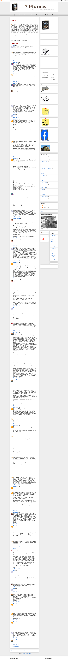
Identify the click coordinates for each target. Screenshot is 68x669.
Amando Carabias (16, 332)
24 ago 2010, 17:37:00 (16, 112)
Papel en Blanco (53, 250)
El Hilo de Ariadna (44, 182)
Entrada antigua (35, 650)
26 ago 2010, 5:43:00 (16, 591)
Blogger (41, 666)
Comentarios (45, 207)
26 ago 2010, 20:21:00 (16, 629)
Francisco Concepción (45, 159)
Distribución (47, 14)
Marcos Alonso (15, 73)
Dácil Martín (43, 175)
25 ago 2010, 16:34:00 (16, 523)
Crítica (52, 239)
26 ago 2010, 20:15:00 (16, 619)
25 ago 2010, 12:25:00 (16, 405)
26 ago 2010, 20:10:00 (16, 610)
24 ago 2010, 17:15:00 (16, 81)
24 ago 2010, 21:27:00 (16, 305)
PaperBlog (52, 244)
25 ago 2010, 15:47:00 (16, 432)
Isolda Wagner (15, 62)
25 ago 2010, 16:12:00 (16, 484)
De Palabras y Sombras (53, 256)
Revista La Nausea (54, 251)
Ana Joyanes (52, 77)
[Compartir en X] (24, 40)
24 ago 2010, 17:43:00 (16, 117)
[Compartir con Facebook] (25, 40)
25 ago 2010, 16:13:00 (16, 489)
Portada (42, 180)
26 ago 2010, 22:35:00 (16, 644)
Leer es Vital (53, 243)
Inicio (25, 650)
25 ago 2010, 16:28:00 (16, 510)
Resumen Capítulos (44, 196)
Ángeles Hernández (16, 218)
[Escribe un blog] (23, 40)
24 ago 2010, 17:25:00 (16, 102)
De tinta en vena (53, 248)
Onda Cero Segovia (53, 81)
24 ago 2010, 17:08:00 (16, 71)
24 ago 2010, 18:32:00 (16, 125)
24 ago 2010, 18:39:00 (16, 156)
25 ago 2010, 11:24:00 (16, 387)
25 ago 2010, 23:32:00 (16, 586)
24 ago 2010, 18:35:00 (16, 138)
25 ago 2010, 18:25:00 (16, 568)
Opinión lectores (26, 14)
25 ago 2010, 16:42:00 (16, 546)
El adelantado (53, 241)
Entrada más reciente (15, 650)
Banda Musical (43, 187)
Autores (32, 14)
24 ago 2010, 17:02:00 (16, 60)
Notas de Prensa (44, 185)
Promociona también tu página (45, 140)
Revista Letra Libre (54, 253)
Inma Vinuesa (15, 89)
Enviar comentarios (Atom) (27, 653)
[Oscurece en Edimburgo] (44, 139)
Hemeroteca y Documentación (46, 168)
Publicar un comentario (15, 646)
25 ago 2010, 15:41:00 (16, 423)
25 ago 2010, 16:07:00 (16, 474)
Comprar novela (44, 192)
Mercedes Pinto (53, 237)
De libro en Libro (53, 246)
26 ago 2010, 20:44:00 (16, 637)
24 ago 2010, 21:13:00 (16, 277)
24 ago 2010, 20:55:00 (16, 260)
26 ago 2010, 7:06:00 (16, 601)
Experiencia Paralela (44, 156)
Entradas (44, 205)
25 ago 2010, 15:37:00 (16, 415)
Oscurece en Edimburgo (44, 129)
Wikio (42, 211)
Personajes (43, 194)
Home (12, 14)
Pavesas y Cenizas (54, 259)
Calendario (43, 191)
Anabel (14, 548)
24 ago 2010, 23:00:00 (16, 330)
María (14, 45)
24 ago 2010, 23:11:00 (16, 377)
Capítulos (42, 157)
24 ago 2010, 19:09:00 (16, 190)
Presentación (18, 14)
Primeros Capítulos (39, 14)
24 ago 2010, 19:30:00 (16, 216)
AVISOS (42, 189)
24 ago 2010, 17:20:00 (16, 87)
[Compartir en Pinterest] (26, 40)
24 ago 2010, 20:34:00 (16, 245)
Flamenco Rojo (43, 178)
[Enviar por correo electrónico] (22, 40)
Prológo (42, 199)
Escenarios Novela (44, 184)
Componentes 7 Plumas (45, 171)
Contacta (53, 14)
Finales (42, 177)
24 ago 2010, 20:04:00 (16, 237)
